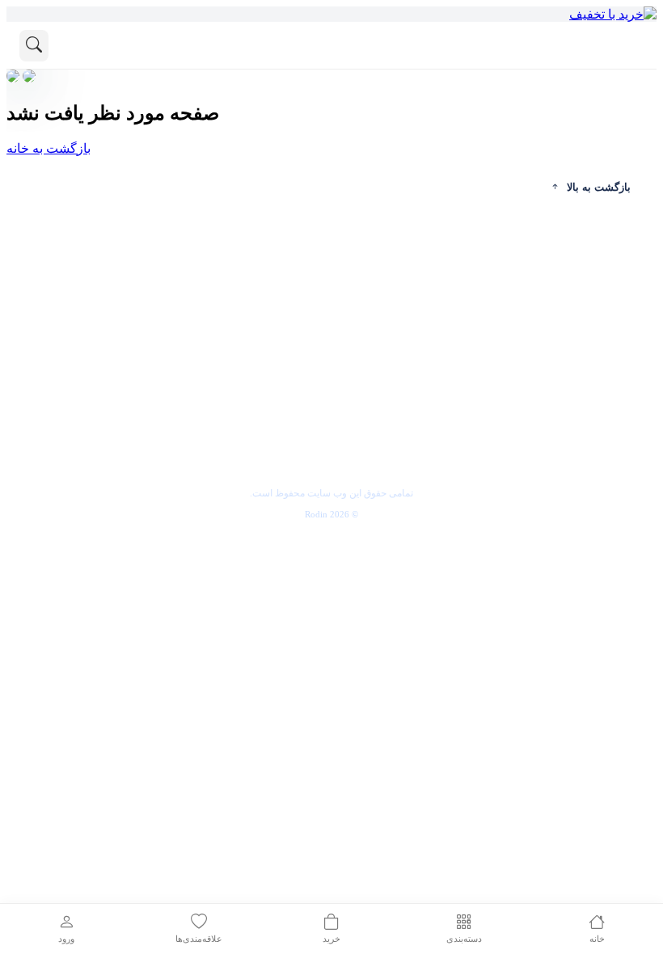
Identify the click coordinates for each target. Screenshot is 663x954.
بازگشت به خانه (48, 148)
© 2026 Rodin (331, 514)
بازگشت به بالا (599, 187)
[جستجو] (34, 45)
